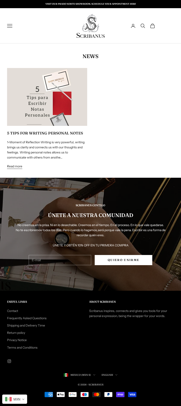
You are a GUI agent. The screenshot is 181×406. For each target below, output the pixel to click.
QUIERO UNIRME (123, 260)
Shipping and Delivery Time (26, 325)
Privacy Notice (17, 340)
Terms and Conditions (22, 347)
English (107, 374)
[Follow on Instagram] (9, 361)
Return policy (16, 333)
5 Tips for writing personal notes (45, 133)
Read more (14, 166)
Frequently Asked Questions (27, 318)
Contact (12, 311)
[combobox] (14, 399)
